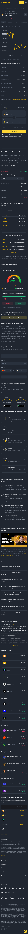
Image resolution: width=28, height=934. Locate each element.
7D (6, 26)
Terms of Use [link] (19, 854)
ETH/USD (22, 829)
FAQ (16, 22)
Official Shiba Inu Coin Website (19, 99)
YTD (19, 26)
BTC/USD (22, 810)
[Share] (25, 14)
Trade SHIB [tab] (21, 107)
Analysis (10, 22)
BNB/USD (22, 815)
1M (9, 26)
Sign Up (21, 2)
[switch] (22, 898)
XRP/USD (22, 824)
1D (2, 26)
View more (4, 834)
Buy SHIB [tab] (6, 107)
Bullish (20, 303)
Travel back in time (14, 377)
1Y (16, 26)
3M (12, 26)
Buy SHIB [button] (14, 131)
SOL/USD (22, 820)
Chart (3, 22)
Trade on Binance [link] (13, 317)
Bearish (8, 303)
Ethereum (15, 625)
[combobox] (6, 122)
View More (13, 228)
